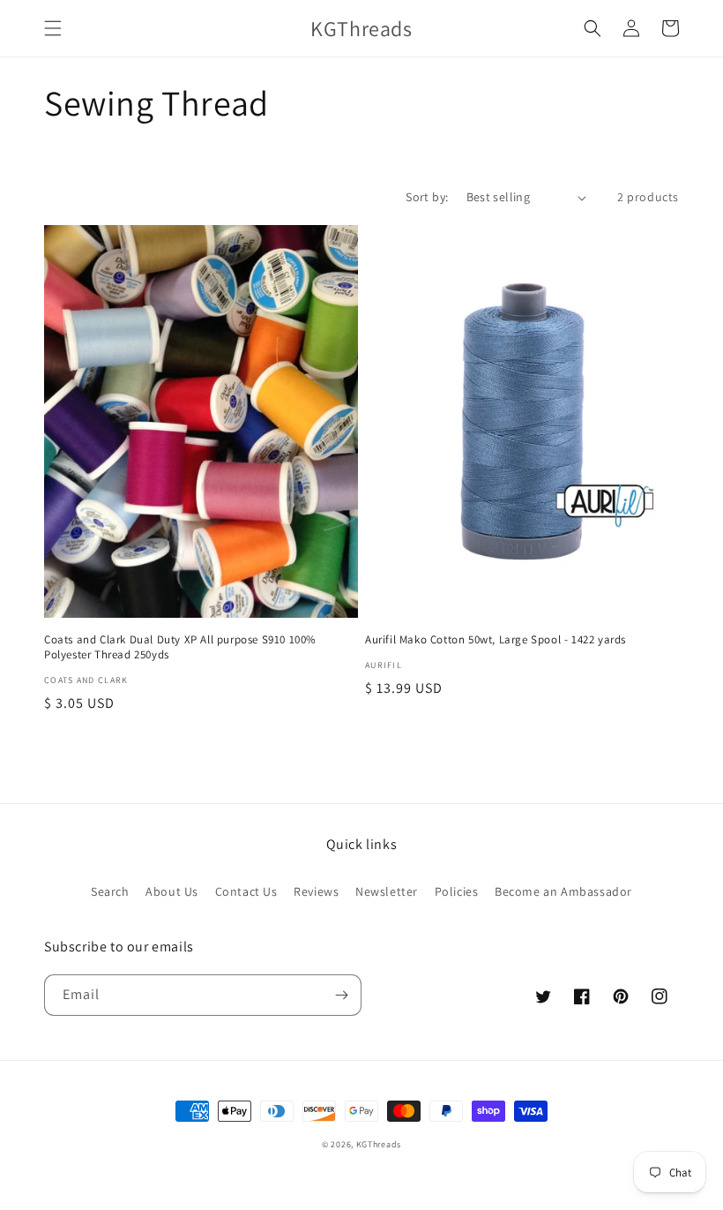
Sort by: (427, 197)
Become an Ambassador (563, 891)
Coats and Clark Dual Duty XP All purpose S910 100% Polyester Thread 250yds (180, 647)
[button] (53, 28)
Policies (457, 891)
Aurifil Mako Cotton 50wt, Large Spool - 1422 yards (495, 640)
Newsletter (386, 891)
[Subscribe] (341, 995)
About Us (171, 891)
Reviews (316, 891)
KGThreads (378, 1144)
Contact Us (246, 891)
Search (110, 891)
